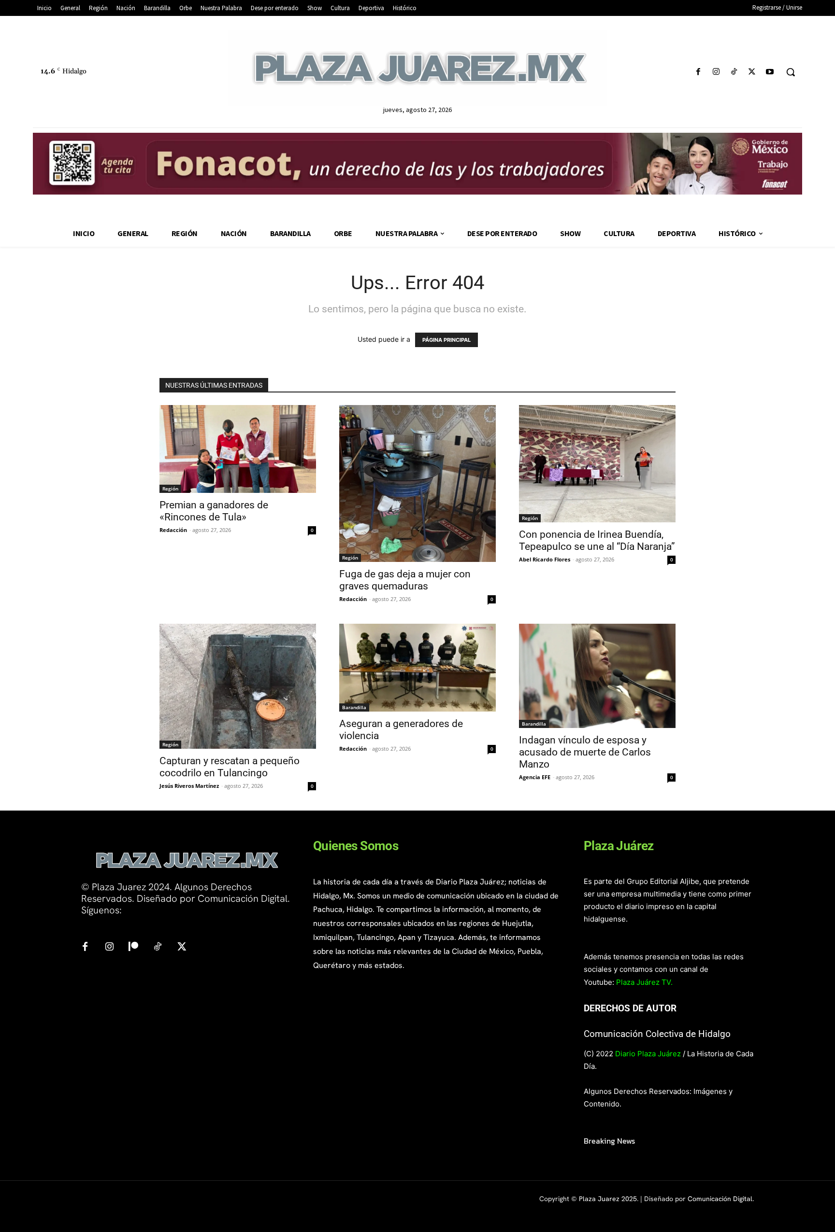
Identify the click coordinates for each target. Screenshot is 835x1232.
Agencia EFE (534, 777)
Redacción (173, 529)
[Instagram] (715, 72)
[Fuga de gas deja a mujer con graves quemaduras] (417, 483)
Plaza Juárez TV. (644, 982)
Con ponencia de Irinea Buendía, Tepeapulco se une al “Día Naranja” (597, 540)
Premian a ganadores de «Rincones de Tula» (213, 511)
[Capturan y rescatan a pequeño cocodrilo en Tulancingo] (237, 686)
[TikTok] (733, 72)
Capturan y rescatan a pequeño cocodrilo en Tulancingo (229, 767)
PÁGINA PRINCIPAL (446, 339)
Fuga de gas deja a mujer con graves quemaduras (405, 580)
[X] (752, 72)
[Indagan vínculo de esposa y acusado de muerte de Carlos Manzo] (597, 676)
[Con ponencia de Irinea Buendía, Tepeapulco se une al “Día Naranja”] (597, 463)
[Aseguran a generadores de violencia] (417, 668)
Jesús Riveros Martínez (189, 785)
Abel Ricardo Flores (544, 559)
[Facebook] (698, 72)
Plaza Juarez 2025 (608, 1198)
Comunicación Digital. (721, 1198)
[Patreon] (133, 947)
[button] (790, 72)
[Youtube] (770, 72)
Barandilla (354, 707)
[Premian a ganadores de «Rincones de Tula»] (237, 449)
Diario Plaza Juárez (648, 1053)
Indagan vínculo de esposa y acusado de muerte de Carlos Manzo (585, 752)
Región (170, 488)
